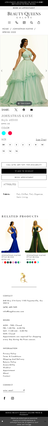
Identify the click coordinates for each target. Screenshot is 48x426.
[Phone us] (16, 22)
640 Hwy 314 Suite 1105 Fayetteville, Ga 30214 (23, 301)
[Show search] (31, 22)
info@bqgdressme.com (13, 311)
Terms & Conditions (12, 356)
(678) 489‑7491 (10, 307)
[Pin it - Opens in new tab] (24, 109)
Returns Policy (9, 362)
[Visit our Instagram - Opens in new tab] (12, 398)
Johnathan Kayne (23, 28)
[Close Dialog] (2, 421)
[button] (9, 22)
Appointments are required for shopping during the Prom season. (24, 3)
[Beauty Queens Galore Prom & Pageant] (24, 15)
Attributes (10, 184)
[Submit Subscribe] (24, 390)
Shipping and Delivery (13, 359)
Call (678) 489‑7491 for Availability (24, 165)
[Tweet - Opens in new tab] (16, 109)
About (6, 373)
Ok (45, 421)
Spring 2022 (9, 32)
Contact (6, 376)
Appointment (9, 370)
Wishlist (7, 367)
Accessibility (9, 365)
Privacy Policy (9, 353)
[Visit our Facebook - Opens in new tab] (4, 398)
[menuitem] (9, 22)
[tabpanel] (24, 71)
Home (5, 28)
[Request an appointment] (24, 22)
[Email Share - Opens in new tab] (31, 110)
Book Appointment (24, 177)
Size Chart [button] (41, 139)
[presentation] (11, 236)
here (30, 424)
